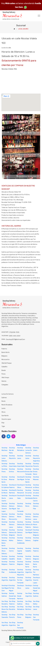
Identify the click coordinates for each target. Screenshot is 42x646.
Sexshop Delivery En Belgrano (12, 532)
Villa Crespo (5, 377)
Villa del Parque (7, 363)
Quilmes (4, 397)
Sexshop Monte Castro (4, 498)
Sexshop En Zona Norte (4, 479)
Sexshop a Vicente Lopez (36, 580)
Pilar (3, 423)
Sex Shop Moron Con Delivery (5, 609)
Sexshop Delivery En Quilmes (20, 524)
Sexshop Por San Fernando (20, 580)
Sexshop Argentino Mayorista (20, 572)
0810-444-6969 (14, 336)
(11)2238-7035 (14, 332)
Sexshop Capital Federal (20, 551)
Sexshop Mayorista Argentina (36, 458)
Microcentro (5, 359)
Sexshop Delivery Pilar (36, 506)
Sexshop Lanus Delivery (4, 458)
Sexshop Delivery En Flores (5, 532)
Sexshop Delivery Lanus (36, 516)
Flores (4, 374)
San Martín (5, 416)
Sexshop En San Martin (28, 479)
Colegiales (5, 385)
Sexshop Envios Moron (36, 471)
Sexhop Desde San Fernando (12, 596)
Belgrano (4, 356)
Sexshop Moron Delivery (36, 524)
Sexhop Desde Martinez (20, 596)
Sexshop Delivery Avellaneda (20, 540)
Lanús (3, 408)
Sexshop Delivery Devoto (20, 532)
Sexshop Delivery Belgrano (36, 532)
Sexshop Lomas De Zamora (28, 450)
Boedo (4, 370)
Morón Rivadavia (7, 405)
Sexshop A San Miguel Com (5, 588)
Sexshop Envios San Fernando (29, 471)
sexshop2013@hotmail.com (15, 339)
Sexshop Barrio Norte (28, 564)
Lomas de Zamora (7, 394)
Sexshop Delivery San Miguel (12, 506)
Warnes (4, 381)
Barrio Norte (5, 352)
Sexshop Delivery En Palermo (29, 524)
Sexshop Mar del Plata (12, 450)
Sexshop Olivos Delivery (4, 551)
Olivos (3, 412)
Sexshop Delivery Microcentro (13, 516)
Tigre (3, 426)
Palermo (4, 349)
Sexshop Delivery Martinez (28, 516)
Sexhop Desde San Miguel (36, 588)
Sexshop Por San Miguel (12, 588)
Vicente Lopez (6, 419)
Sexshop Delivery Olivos (4, 516)
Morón (4, 401)
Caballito (4, 367)
